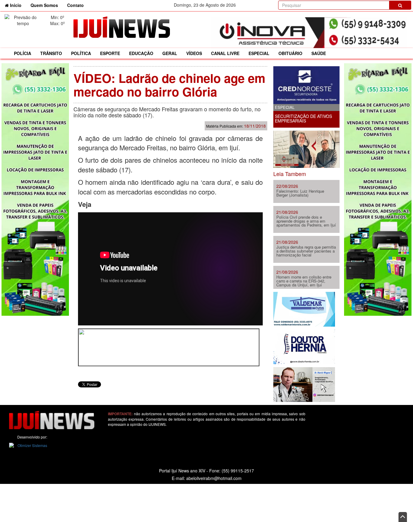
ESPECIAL (259, 53)
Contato (75, 5)
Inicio (17, 5)
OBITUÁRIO (290, 53)
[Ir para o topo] (402, 517)
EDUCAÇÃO (141, 53)
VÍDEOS (194, 53)
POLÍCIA (22, 53)
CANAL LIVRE (225, 53)
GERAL (169, 53)
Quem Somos (44, 5)
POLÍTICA (81, 53)
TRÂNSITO (51, 53)
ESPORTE (110, 53)
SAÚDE (318, 53)
